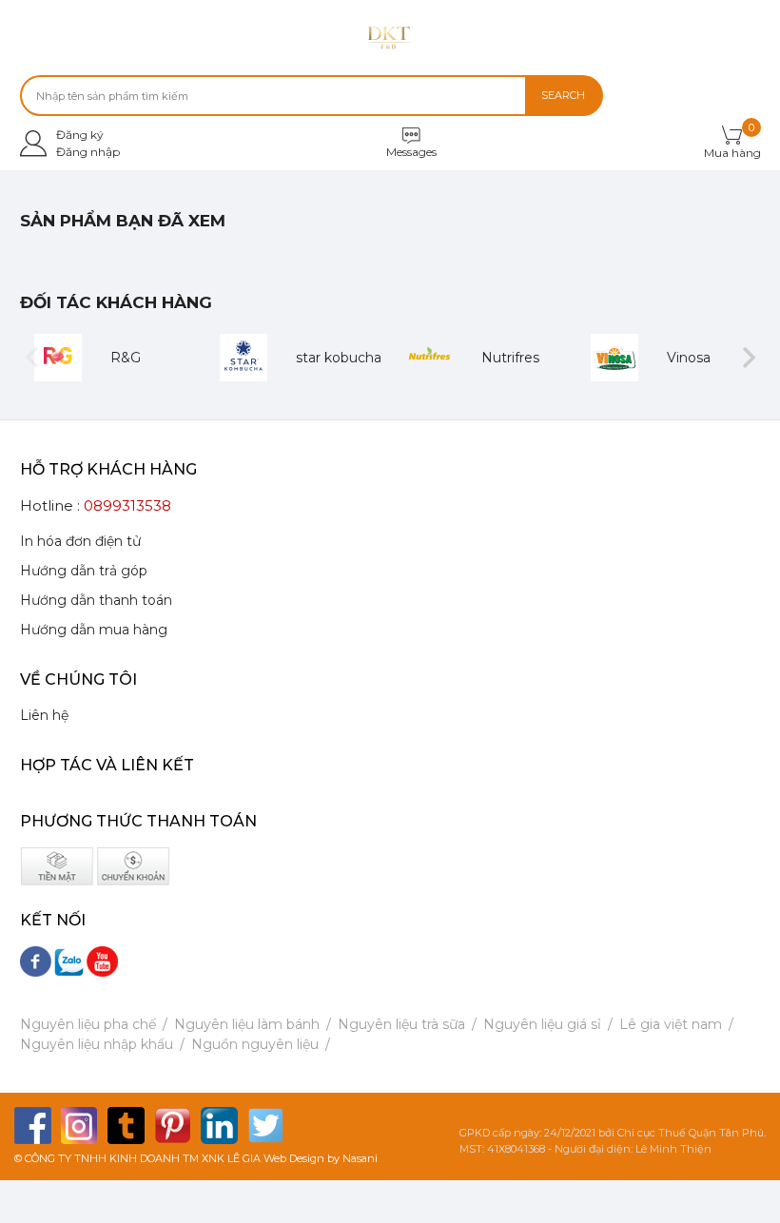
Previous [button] (32, 358)
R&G (125, 357)
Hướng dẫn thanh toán (96, 600)
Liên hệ (44, 715)
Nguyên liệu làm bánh (247, 1024)
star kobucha (338, 357)
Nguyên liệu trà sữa (401, 1024)
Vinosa (689, 357)
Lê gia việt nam (670, 1024)
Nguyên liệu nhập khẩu (96, 1044)
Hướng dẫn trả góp (83, 570)
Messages (411, 152)
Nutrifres (510, 357)
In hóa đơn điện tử (80, 541)
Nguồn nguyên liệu (255, 1044)
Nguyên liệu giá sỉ (542, 1024)
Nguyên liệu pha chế (88, 1024)
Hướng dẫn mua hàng (93, 629)
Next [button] (749, 358)
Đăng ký (80, 134)
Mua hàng (732, 153)
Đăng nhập (88, 152)
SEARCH (563, 95)
